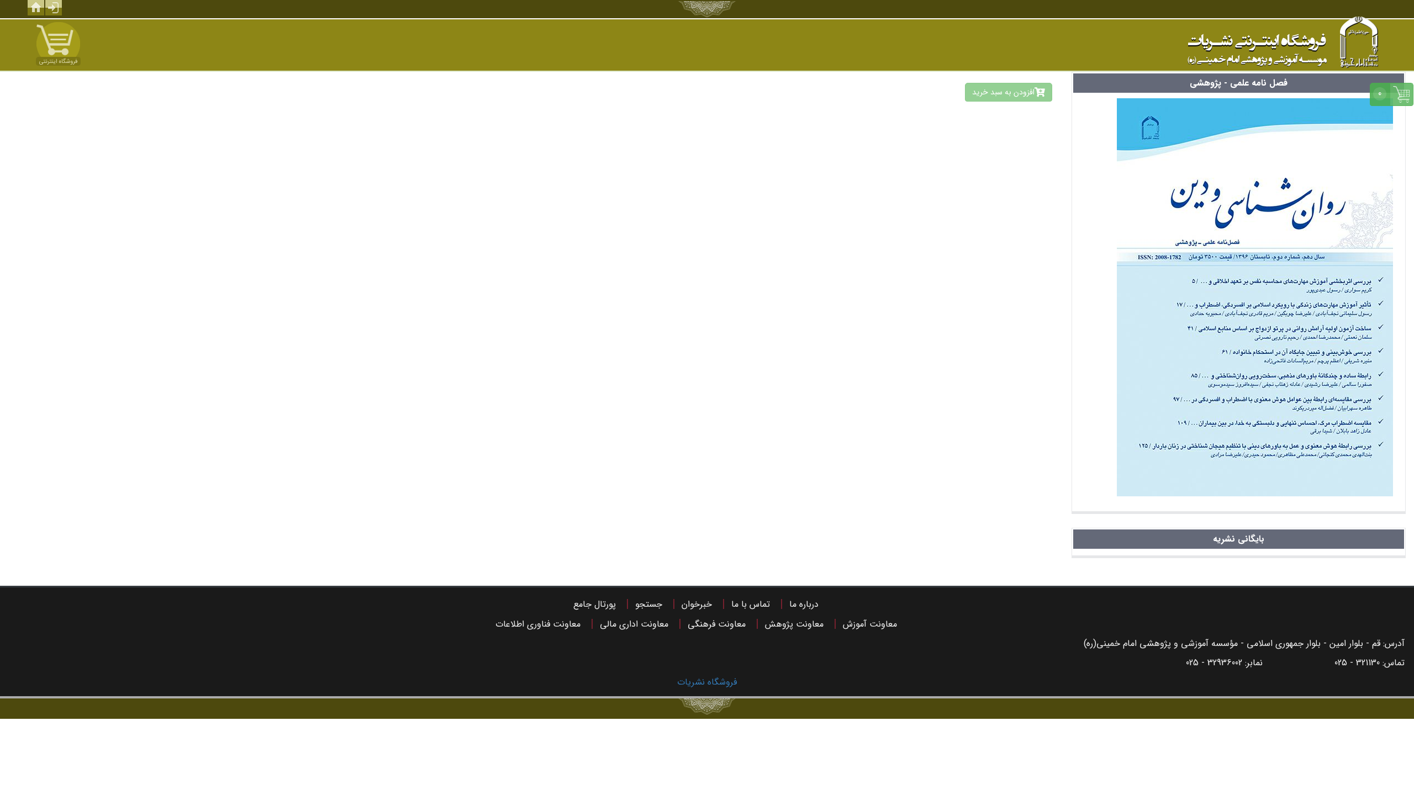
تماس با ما (750, 604)
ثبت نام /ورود (53, 7)
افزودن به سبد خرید (1003, 92)
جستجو (648, 604)
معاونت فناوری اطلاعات (538, 624)
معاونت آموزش (870, 624)
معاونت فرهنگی (717, 624)
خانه (36, 7)
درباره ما (804, 604)
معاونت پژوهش (794, 624)
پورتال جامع (594, 604)
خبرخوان (697, 604)
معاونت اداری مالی (634, 624)
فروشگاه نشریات (707, 682)
